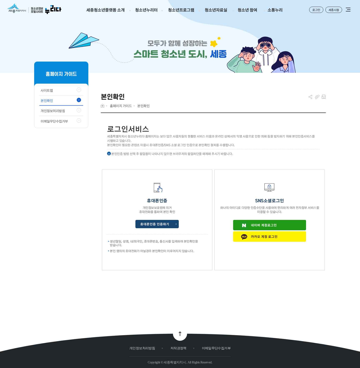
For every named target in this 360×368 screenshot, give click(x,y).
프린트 (323, 97)
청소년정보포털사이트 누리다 (34, 9)
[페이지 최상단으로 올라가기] (180, 334)
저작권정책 (178, 348)
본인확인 (143, 105)
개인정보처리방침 (142, 348)
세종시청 (334, 10)
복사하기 (317, 97)
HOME (102, 106)
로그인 (316, 10)
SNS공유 (310, 97)
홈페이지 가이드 (121, 105)
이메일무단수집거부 (216, 348)
